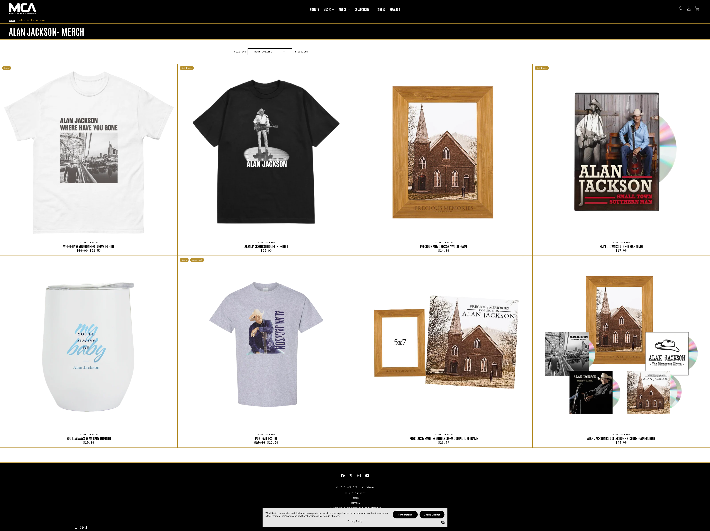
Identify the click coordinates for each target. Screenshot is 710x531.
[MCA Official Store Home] (23, 8)
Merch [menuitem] (342, 9)
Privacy (355, 502)
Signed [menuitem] (381, 9)
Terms (355, 497)
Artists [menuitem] (314, 9)
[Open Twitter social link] (351, 476)
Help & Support (354, 493)
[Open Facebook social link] (343, 476)
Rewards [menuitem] (395, 9)
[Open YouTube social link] (367, 476)
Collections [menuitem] (362, 9)
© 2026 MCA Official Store (355, 487)
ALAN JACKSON (89, 242)
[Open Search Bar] (681, 8)
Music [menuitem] (327, 9)
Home (12, 20)
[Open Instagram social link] (359, 476)
